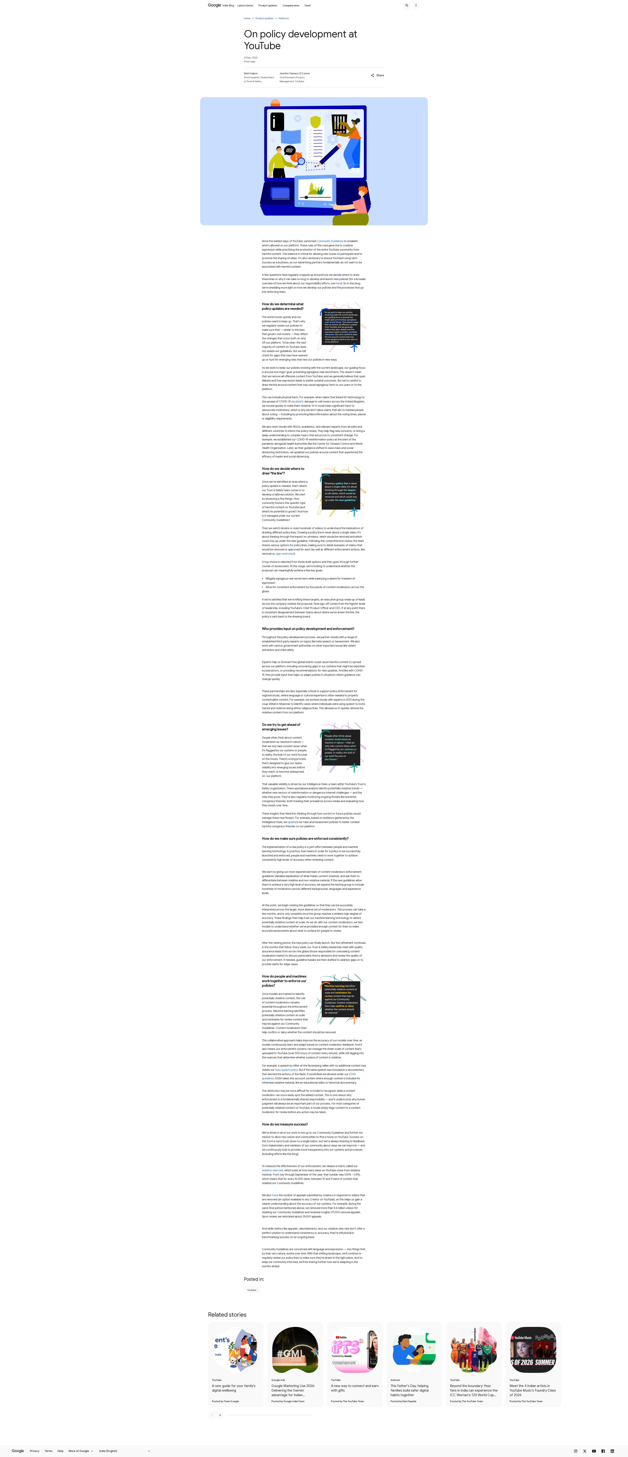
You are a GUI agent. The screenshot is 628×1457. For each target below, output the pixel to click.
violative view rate (272, 1170)
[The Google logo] (18, 1451)
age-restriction (285, 553)
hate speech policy (286, 1070)
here (338, 283)
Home (247, 18)
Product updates (268, 5)
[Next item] (220, 1415)
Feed (307, 5)
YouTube (251, 1290)
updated (293, 822)
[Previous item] (212, 1415)
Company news (291, 5)
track (275, 1195)
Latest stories (245, 5)
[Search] (407, 5)
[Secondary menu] (416, 5)
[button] (377, 75)
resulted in (297, 401)
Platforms (284, 18)
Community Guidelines (330, 241)
